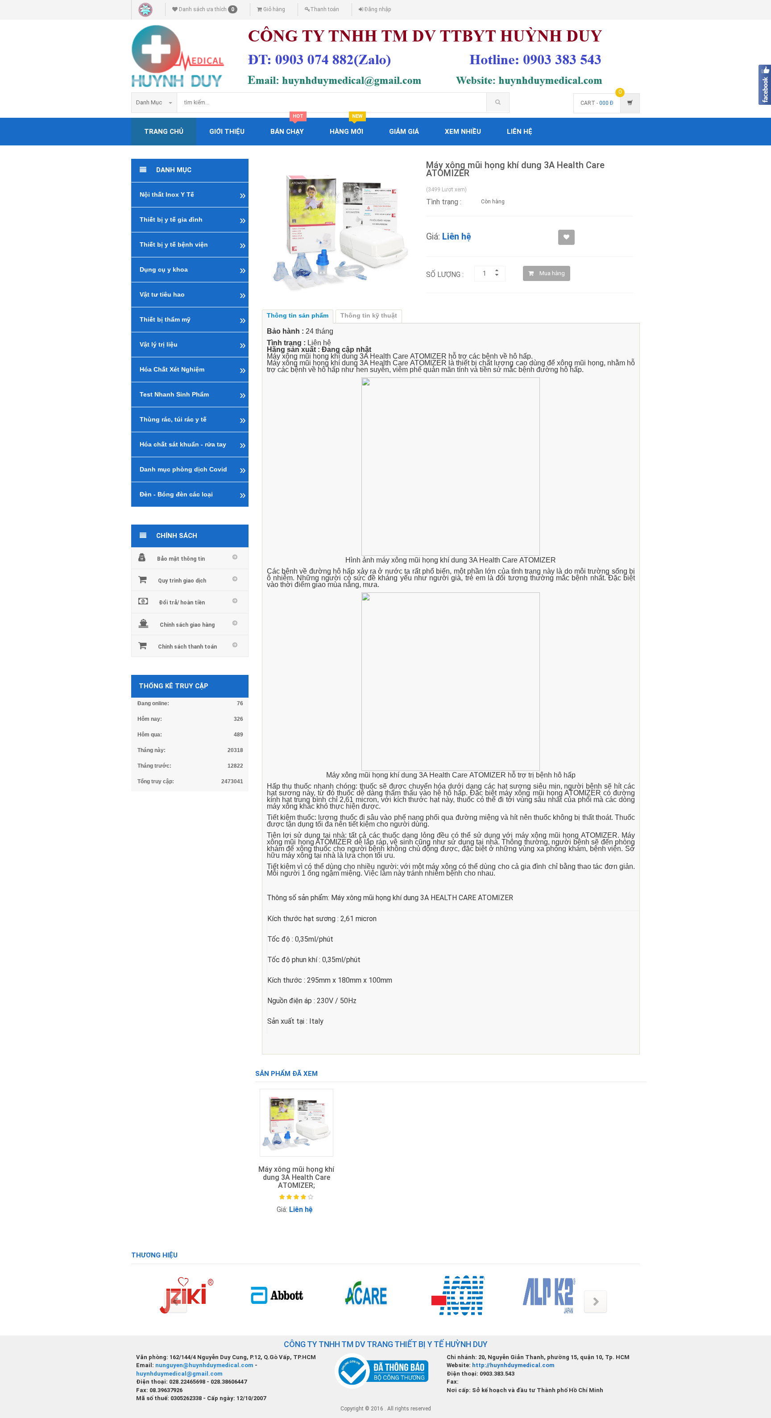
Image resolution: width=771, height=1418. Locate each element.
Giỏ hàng (273, 9)
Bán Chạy (287, 127)
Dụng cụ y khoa (164, 269)
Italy (316, 1021)
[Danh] (322, 1227)
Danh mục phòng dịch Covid (183, 469)
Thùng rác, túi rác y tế (173, 419)
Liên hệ (519, 132)
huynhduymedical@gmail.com (179, 1373)
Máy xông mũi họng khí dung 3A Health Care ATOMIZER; (296, 1177)
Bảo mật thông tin (181, 559)
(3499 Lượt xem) (446, 189)
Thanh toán (324, 9)
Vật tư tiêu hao (162, 294)
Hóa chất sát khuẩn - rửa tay (183, 444)
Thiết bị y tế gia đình (171, 219)
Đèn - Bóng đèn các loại (176, 494)
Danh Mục (149, 102)
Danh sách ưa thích (206, 9)
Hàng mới (346, 127)
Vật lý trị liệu (159, 344)
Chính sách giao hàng (187, 625)
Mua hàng (551, 273)
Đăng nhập (377, 9)
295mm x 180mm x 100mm (349, 980)
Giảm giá (404, 132)
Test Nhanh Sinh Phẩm (174, 394)
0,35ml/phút (314, 939)
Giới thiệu (227, 132)
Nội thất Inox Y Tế (167, 194)
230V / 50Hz (336, 1000)
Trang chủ (163, 132)
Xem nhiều (463, 132)
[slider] (296, 1197)
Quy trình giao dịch (182, 581)
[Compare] (271, 1243)
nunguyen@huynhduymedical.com (205, 1365)
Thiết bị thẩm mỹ (165, 319)
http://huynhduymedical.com (513, 1365)
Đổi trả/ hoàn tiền (182, 602)
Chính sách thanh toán (187, 647)
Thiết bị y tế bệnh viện (174, 244)
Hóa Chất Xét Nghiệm (172, 369)
